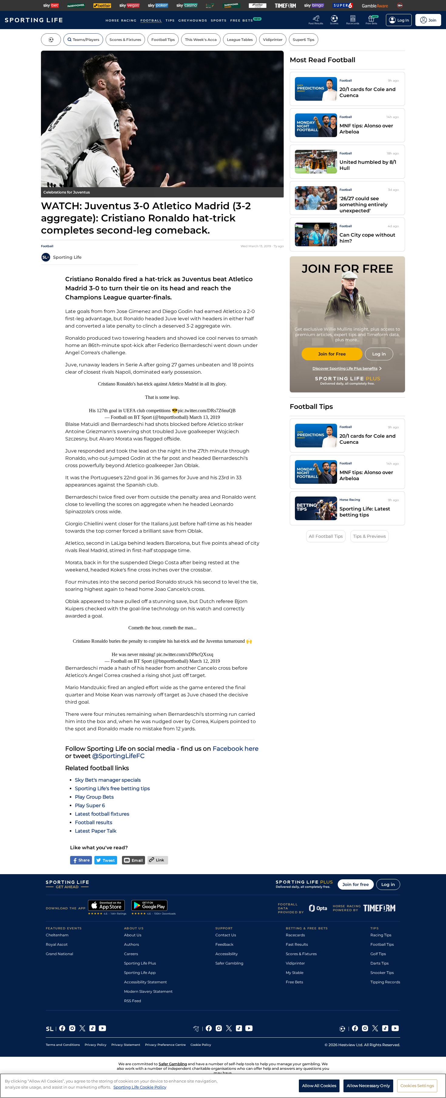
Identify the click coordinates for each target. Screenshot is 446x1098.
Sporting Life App (140, 972)
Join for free (356, 884)
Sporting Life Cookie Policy (139, 1086)
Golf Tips (378, 953)
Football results (93, 822)
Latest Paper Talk (96, 831)
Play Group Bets (94, 797)
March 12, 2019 (204, 661)
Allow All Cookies (319, 1085)
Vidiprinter (295, 963)
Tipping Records (385, 982)
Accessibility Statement (145, 982)
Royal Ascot (57, 944)
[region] (223, 1085)
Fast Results (297, 944)
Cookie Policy (201, 1045)
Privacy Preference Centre (165, 1045)
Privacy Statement (125, 1045)
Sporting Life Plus (140, 963)
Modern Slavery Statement (148, 991)
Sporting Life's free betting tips (112, 788)
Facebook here (235, 748)
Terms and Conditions (63, 1045)
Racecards (295, 935)
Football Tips (382, 944)
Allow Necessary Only (368, 1085)
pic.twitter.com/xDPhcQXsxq (185, 654)
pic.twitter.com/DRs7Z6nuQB (207, 410)
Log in (388, 884)
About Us (132, 935)
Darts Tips (379, 963)
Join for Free (332, 354)
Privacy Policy (95, 1045)
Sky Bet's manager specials (108, 780)
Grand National (59, 953)
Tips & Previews (369, 536)
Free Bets (294, 982)
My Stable (294, 972)
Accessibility (226, 953)
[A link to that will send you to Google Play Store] (153, 908)
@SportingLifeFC (118, 756)
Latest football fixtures (102, 814)
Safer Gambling (229, 963)
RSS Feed (132, 1001)
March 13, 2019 (204, 417)
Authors (131, 944)
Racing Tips (380, 935)
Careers (131, 953)
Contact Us (225, 935)
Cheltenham (57, 935)
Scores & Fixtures (301, 953)
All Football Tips (326, 536)
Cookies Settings (417, 1085)
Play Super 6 (90, 805)
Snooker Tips (382, 972)
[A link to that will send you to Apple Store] (107, 908)
